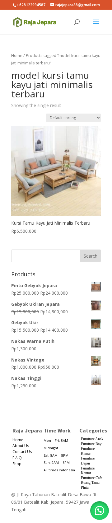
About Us (20, 445)
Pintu (85, 487)
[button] (99, 510)
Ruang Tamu (90, 482)
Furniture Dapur (88, 460)
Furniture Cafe (91, 478)
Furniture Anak (92, 439)
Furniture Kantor (88, 470)
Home (16, 55)
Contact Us (22, 451)
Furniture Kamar (88, 451)
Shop (16, 463)
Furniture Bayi (91, 444)
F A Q (17, 457)
